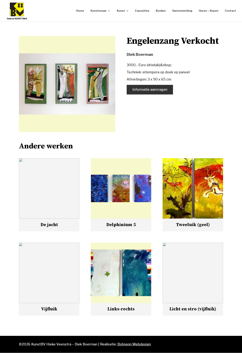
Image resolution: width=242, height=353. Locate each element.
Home (80, 10)
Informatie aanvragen (149, 89)
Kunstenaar (99, 10)
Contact (230, 10)
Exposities (142, 10)
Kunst (121, 10)
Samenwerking (182, 10)
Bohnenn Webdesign (134, 344)
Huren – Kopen (208, 10)
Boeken (161, 10)
